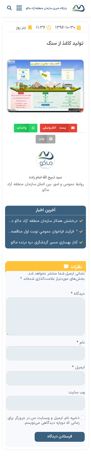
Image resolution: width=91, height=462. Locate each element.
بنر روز (21, 28)
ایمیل (78, 367)
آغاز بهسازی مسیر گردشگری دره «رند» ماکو (44, 242)
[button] (9, 8)
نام (81, 343)
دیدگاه (78, 294)
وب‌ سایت (77, 392)
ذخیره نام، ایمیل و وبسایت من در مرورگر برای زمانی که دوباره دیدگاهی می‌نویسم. (44, 421)
